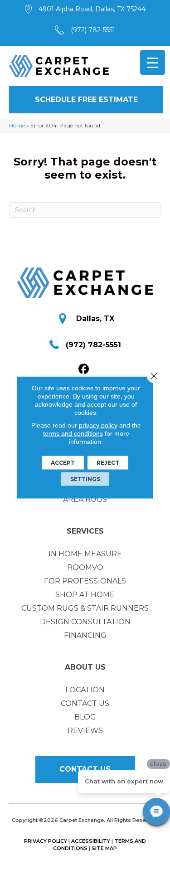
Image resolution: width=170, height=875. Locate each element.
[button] (86, 99)
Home (17, 125)
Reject (108, 462)
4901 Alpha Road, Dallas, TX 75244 (92, 9)
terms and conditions (73, 433)
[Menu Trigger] (152, 62)
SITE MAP (104, 848)
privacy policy (98, 425)
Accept (63, 462)
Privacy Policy (45, 841)
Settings (85, 479)
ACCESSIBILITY (90, 841)
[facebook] (83, 369)
